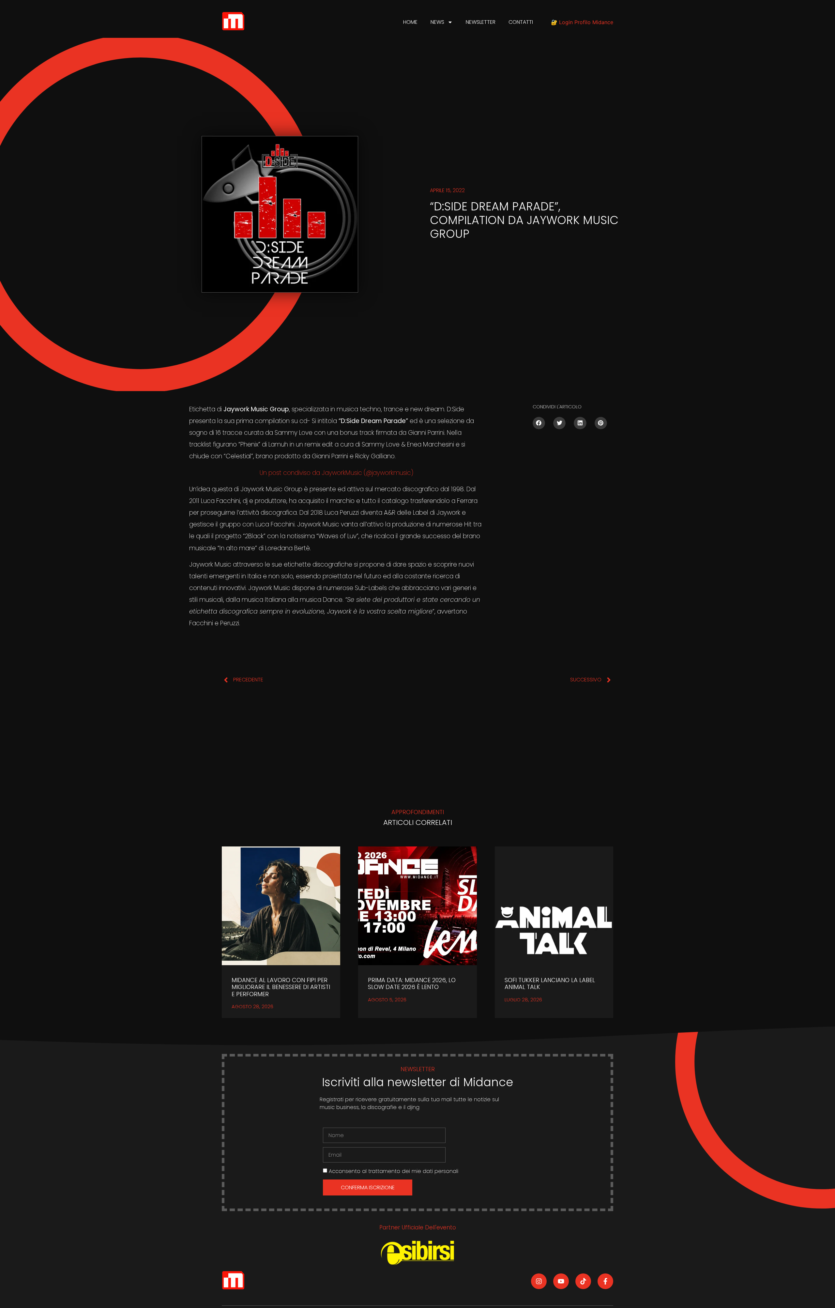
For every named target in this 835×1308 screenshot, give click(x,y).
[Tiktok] (583, 1281)
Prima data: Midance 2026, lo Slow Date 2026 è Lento (412, 983)
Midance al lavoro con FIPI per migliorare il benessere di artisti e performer (281, 987)
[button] (539, 423)
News (437, 22)
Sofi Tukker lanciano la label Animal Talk (550, 983)
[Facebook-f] (605, 1281)
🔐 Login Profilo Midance (582, 22)
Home (410, 22)
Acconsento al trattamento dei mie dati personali (393, 1171)
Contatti (521, 22)
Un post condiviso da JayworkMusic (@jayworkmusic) (336, 472)
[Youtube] (561, 1281)
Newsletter (480, 22)
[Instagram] (539, 1281)
